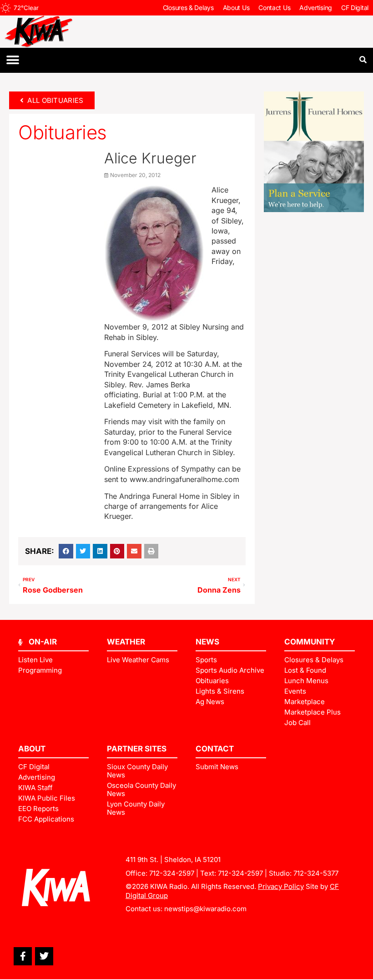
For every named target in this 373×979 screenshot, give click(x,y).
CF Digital (354, 7)
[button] (12, 60)
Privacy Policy (281, 886)
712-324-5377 (315, 873)
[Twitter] (44, 956)
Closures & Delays (188, 7)
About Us (236, 7)
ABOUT (31, 748)
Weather (126, 641)
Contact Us (274, 7)
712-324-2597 (171, 873)
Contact (215, 748)
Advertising (315, 7)
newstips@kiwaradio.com (205, 908)
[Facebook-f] (23, 956)
